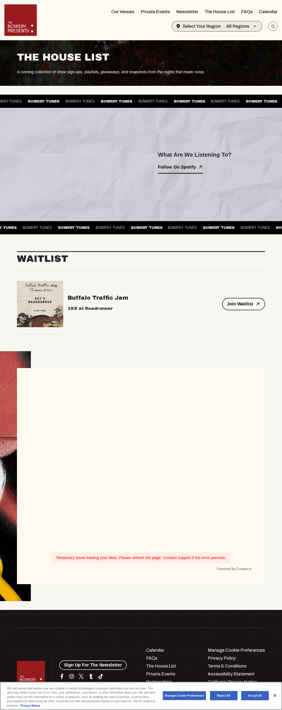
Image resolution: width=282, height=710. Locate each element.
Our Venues (122, 11)
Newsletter (187, 11)
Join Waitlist (240, 303)
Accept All (255, 695)
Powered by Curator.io (234, 569)
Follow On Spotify (177, 167)
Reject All (223, 695)
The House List (219, 11)
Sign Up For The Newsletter (93, 664)
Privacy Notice (30, 705)
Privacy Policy (222, 658)
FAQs (247, 11)
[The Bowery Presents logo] (20, 20)
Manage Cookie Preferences (184, 695)
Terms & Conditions (227, 666)
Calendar (268, 11)
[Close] (275, 695)
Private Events (155, 11)
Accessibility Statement (231, 673)
